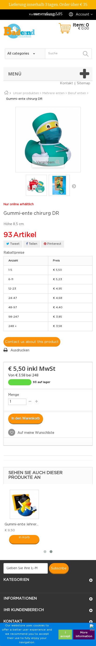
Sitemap (83, 83)
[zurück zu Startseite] (8, 93)
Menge (13, 395)
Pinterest (53, 244)
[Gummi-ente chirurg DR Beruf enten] (36, 185)
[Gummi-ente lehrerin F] (24, 504)
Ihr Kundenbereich (23, 610)
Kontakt (34, 14)
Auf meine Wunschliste (35, 432)
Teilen (32, 244)
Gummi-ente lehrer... (21, 524)
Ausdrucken (19, 350)
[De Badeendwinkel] (19, 31)
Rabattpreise (13, 252)
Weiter (74, 186)
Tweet (14, 244)
